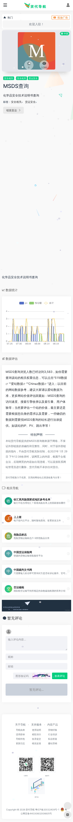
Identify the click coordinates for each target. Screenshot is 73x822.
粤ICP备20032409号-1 (47, 809)
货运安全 (33, 78)
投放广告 (62, 17)
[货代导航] (36, 5)
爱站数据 (17, 384)
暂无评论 (14, 618)
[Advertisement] (36, 156)
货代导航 (30, 809)
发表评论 (59, 675)
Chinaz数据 (36, 384)
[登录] (68, 5)
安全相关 (8, 78)
